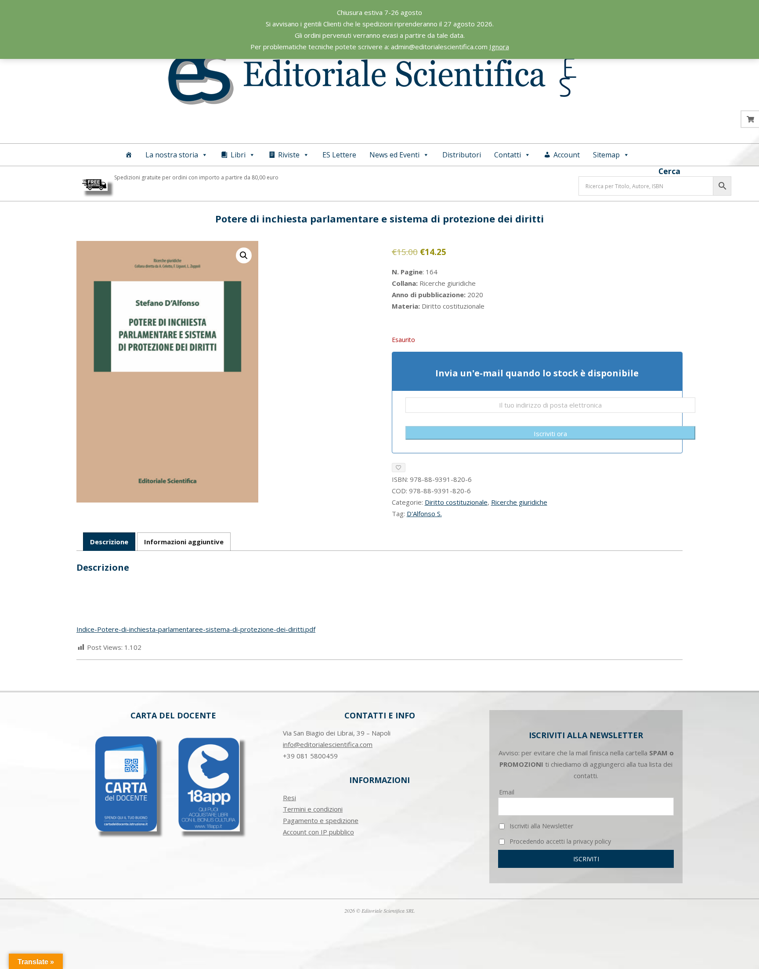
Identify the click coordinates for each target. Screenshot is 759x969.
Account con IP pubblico (318, 831)
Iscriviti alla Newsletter (540, 826)
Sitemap (606, 155)
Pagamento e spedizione (320, 820)
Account (566, 155)
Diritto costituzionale (456, 502)
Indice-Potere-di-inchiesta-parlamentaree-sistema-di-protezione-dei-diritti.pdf (195, 629)
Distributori (461, 155)
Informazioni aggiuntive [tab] (184, 541)
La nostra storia (171, 155)
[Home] (129, 155)
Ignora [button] (499, 46)
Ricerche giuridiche (519, 502)
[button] (244, 255)
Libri (238, 155)
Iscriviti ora (550, 433)
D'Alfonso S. (424, 513)
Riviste (289, 155)
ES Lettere (339, 155)
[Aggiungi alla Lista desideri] (398, 467)
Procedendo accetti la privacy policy (559, 841)
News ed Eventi (394, 155)
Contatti (507, 155)
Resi (289, 797)
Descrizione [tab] (109, 541)
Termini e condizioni (313, 809)
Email (506, 792)
